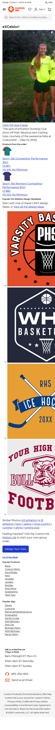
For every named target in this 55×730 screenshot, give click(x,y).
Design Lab (9, 537)
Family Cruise (12, 618)
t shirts (18, 527)
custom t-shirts (42, 698)
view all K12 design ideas (29, 206)
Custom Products (13, 694)
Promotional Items (32, 694)
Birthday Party (13, 628)
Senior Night (11, 634)
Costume (10, 608)
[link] (16, 9)
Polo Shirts (10, 588)
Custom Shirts (12, 569)
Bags (7, 566)
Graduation (11, 615)
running (7, 527)
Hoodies (9, 579)
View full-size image (15, 125)
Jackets (9, 582)
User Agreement (42, 705)
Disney (8, 605)
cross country (41, 524)
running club (31, 527)
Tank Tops (10, 595)
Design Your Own (15, 549)
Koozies (9, 585)
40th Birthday (12, 631)
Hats (7, 575)
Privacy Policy (14, 701)
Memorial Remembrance (18, 612)
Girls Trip (9, 624)
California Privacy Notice (35, 701)
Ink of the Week (10, 557)
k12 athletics (29, 520)
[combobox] (27, 17)
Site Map (47, 694)
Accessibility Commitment (19, 705)
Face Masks (11, 572)
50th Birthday (12, 621)
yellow (27, 524)
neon (18, 524)
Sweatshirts (11, 591)
